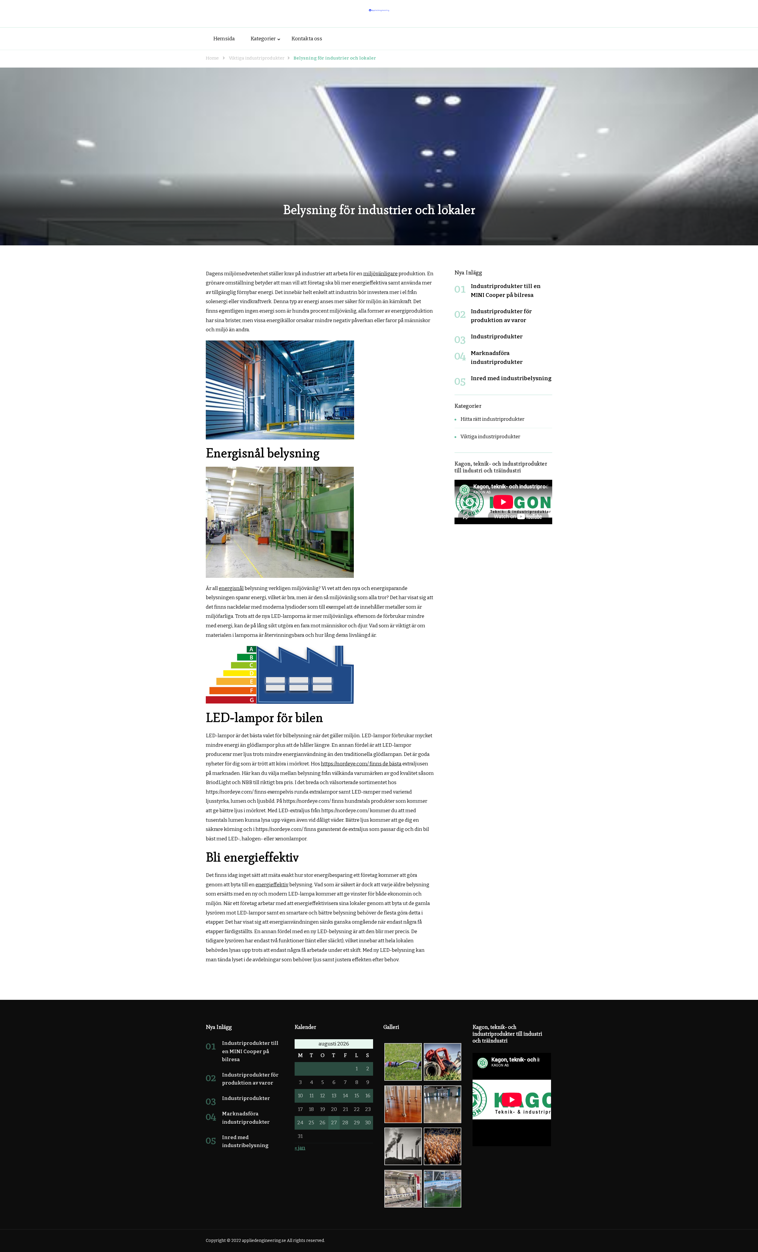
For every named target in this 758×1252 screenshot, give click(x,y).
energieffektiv (272, 885)
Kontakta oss (306, 39)
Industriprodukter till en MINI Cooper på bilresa (250, 1051)
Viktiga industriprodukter (490, 437)
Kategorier (263, 39)
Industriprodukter (497, 336)
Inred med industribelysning (511, 378)
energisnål (231, 588)
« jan (300, 1148)
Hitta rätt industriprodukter (492, 419)
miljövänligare (380, 274)
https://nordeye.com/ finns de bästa (361, 764)
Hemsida (224, 39)
